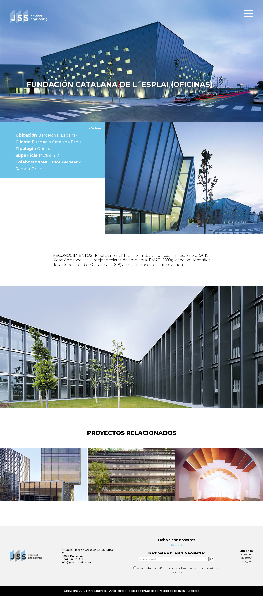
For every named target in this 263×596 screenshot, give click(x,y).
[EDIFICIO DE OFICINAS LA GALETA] (131, 475)
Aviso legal (116, 591)
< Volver (94, 128)
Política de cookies (172, 591)
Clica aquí (176, 544)
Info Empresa (97, 591)
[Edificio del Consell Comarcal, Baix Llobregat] (219, 475)
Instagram (246, 561)
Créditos (193, 591)
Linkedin (245, 554)
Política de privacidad (141, 591)
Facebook (246, 557)
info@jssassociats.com (76, 562)
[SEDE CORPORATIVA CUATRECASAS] (44, 475)
